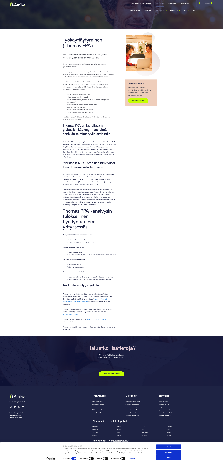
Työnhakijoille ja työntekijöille (140, 3)
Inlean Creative (18, 417)
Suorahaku (148, 10)
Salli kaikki (169, 447)
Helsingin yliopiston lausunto (96, 319)
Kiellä (168, 457)
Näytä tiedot (132, 458)
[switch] (91, 458)
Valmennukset (174, 10)
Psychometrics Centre (70, 314)
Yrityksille (160, 3)
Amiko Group (172, 3)
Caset (193, 10)
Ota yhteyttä (185, 3)
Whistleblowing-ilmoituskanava (17, 413)
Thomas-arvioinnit (159, 10)
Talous (185, 10)
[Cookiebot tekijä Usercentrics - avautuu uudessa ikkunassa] (51, 458)
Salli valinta (168, 452)
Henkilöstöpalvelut (134, 10)
